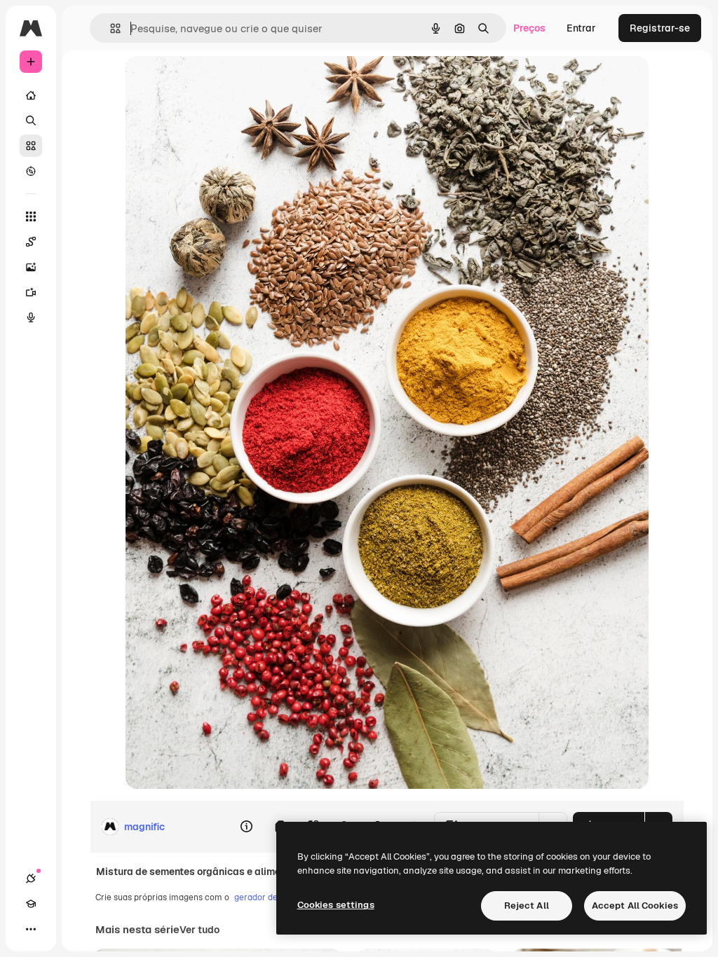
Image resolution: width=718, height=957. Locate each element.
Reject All (526, 905)
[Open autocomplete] (109, 28)
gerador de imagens (273, 897)
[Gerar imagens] (31, 267)
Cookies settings (335, 905)
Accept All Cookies (635, 905)
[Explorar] (31, 171)
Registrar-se (660, 28)
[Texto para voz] (31, 317)
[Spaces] (31, 241)
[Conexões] (31, 878)
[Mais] (31, 929)
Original (215, 82)
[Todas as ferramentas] (31, 216)
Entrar (581, 28)
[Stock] (31, 146)
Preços (529, 28)
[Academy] (31, 904)
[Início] (31, 95)
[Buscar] (31, 120)
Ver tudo (199, 929)
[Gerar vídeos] (31, 292)
